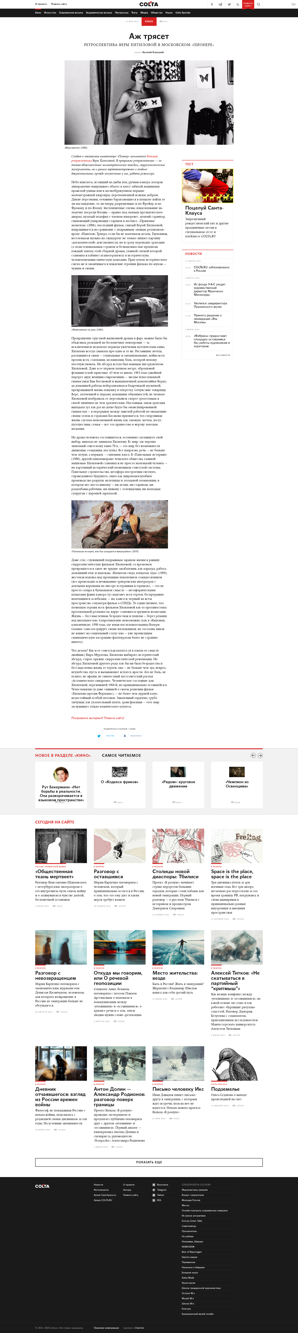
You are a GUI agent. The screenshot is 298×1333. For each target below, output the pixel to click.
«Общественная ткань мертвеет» (54, 874)
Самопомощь (189, 1226)
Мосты (185, 1205)
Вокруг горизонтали (193, 1195)
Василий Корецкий (153, 52)
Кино (38, 13)
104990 (178, 999)
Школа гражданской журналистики (201, 1288)
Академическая (99, 13)
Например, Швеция (192, 1241)
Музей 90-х (188, 1298)
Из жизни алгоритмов (194, 1216)
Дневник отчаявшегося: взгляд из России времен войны (60, 1097)
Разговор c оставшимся (108, 874)
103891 (121, 1021)
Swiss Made (188, 1278)
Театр (134, 13)
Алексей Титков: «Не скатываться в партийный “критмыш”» (235, 981)
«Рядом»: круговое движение (178, 784)
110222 (119, 1147)
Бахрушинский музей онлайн (198, 1314)
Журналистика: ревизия (195, 1190)
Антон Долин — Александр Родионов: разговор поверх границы (119, 1097)
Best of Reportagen (192, 1252)
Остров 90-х (188, 1293)
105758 (236, 1035)
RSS (159, 1200)
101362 (240, 919)
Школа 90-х (188, 1304)
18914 (120, 802)
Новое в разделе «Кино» (63, 756)
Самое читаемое (121, 756)
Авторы (127, 1190)
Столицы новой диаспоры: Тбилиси (175, 874)
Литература (121, 13)
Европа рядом (189, 1257)
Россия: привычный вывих (50, 867)
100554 (180, 915)
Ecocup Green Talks (192, 1221)
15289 (61, 802)
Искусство (50, 13)
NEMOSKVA (188, 1247)
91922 (176, 1119)
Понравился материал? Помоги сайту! (97, 718)
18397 (179, 802)
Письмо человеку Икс (178, 1089)
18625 (60, 906)
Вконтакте (162, 1185)
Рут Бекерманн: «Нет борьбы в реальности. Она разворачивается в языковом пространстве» (61, 793)
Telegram (162, 1190)
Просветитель (189, 1231)
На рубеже (187, 1236)
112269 (61, 1130)
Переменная (188, 1262)
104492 (64, 1012)
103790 (122, 906)
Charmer (139, 1328)
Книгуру (186, 1309)
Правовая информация (106, 1328)
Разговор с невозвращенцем (55, 976)
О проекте (41, 4)
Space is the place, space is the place (232, 874)
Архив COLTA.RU (103, 1200)
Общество (156, 13)
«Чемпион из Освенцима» (237, 784)
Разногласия (188, 1283)
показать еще (149, 1162)
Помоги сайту (59, 4)
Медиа (144, 13)
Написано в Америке (193, 1267)
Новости (98, 1185)
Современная (71, 13)
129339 (240, 1106)
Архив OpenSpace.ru (105, 1195)
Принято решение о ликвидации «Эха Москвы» (208, 319)
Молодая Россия (191, 1200)
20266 (237, 802)
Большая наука (190, 1272)
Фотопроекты (101, 1190)
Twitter (160, 1195)
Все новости (223, 355)
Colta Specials (183, 13)
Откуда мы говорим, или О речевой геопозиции (118, 978)
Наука (169, 13)
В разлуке (99, 867)
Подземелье (225, 1089)
